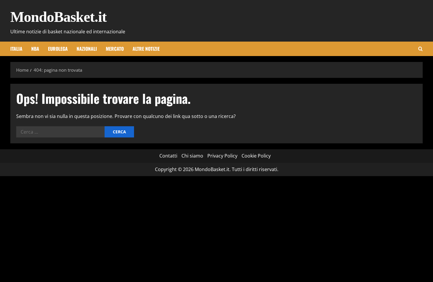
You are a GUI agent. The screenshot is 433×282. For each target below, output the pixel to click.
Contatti (168, 156)
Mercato (115, 48)
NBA (35, 48)
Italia (16, 48)
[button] (420, 49)
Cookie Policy (256, 156)
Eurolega (58, 48)
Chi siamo (192, 156)
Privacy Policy (222, 156)
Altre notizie (146, 48)
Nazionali (87, 48)
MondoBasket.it (58, 17)
